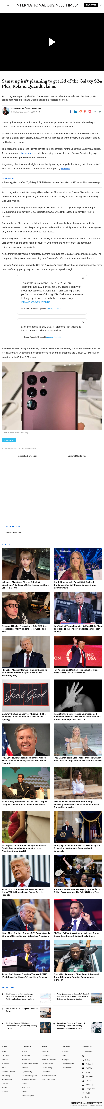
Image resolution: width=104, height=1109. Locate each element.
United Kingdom (68, 1064)
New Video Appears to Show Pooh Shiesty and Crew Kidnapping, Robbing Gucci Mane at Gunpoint (76, 977)
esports (24, 1083)
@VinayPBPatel (34, 108)
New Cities (26, 1088)
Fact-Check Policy (49, 1080)
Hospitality (26, 1056)
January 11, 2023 (53, 308)
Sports (4, 1088)
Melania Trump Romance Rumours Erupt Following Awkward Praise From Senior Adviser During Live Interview (77, 804)
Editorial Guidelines (77, 456)
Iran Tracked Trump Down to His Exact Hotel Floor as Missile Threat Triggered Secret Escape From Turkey (78, 629)
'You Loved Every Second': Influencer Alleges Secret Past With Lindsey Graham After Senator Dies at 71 (24, 760)
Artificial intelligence (29, 1076)
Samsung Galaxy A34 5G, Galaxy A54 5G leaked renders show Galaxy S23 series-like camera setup (52, 183)
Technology (6, 1076)
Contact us (46, 1056)
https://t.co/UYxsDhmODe (35, 302)
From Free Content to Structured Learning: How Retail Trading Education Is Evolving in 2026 (71, 1025)
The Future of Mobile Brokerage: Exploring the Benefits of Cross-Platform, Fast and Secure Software (20, 996)
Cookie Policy (47, 1068)
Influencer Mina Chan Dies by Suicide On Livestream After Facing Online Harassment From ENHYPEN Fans (25, 585)
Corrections (46, 1072)
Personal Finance (8, 1072)
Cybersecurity (27, 1072)
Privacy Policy (47, 1064)
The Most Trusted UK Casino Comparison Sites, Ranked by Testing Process (21, 1025)
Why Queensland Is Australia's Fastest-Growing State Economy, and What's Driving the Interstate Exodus (73, 996)
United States (67, 1068)
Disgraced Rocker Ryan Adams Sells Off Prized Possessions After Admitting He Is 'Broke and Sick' (24, 629)
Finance (25, 1068)
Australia (65, 1052)
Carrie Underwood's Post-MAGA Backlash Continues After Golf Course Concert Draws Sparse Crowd (75, 585)
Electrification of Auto (30, 1064)
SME (4, 1068)
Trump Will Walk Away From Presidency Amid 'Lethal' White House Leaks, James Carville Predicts (23, 892)
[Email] (95, 111)
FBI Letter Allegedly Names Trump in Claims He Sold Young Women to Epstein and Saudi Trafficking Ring (24, 673)
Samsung (26, 153)
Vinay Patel (19, 108)
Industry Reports (28, 1095)
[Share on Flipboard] (85, 111)
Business (5, 1064)
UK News (5, 1056)
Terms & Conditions (49, 1060)
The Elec (65, 168)
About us (45, 1052)
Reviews (5, 1092)
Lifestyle (5, 1083)
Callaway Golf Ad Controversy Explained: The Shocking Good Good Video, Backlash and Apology (24, 717)
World (4, 1052)
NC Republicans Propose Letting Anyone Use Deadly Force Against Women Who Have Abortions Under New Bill (24, 848)
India (64, 1056)
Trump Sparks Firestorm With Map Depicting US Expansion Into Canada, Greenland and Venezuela (77, 848)
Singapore (65, 1060)
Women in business (29, 1080)
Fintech (24, 1092)
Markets (5, 1060)
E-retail (24, 1052)
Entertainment (7, 1080)
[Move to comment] (100, 111)
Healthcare (26, 1060)
